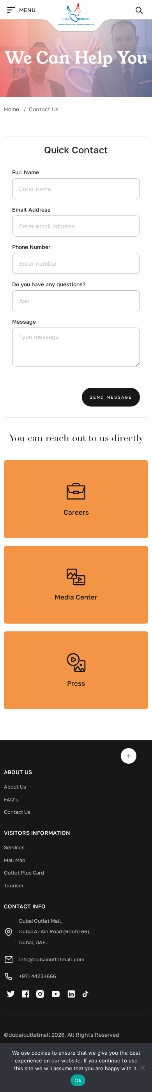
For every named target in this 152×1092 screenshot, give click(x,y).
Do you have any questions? (48, 284)
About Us (15, 787)
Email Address (31, 209)
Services (14, 847)
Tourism (13, 885)
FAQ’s (11, 799)
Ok (77, 1080)
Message (24, 321)
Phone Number (31, 247)
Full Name (25, 172)
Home (11, 109)
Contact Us (17, 812)
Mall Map (14, 860)
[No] (142, 1067)
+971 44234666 (37, 976)
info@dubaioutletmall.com (52, 959)
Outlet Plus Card (24, 872)
